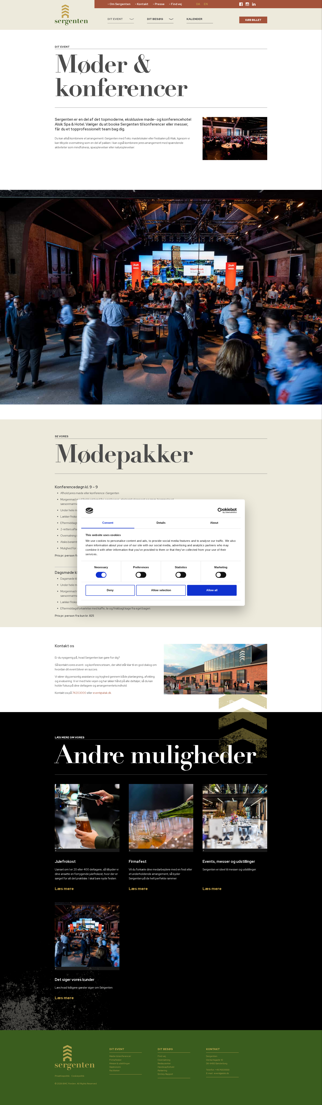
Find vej (176, 4)
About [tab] (214, 522)
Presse (160, 4)
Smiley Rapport (165, 1074)
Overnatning (164, 1059)
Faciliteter (114, 1070)
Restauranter (164, 1063)
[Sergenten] (71, 14)
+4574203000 (222, 1069)
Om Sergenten (120, 4)
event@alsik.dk (102, 693)
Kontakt (142, 4)
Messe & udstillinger (119, 1063)
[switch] (141, 575)
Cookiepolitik (77, 1075)
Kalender (194, 19)
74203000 (79, 693)
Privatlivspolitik (62, 1075)
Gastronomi (115, 1067)
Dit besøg (155, 19)
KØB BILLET (253, 20)
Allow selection (161, 590)
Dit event (115, 19)
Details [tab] (161, 522)
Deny (110, 590)
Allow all (211, 590)
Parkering (162, 1070)
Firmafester (115, 1059)
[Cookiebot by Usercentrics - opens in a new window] (220, 510)
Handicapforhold (166, 1067)
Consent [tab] (107, 522)
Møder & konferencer (120, 1056)
